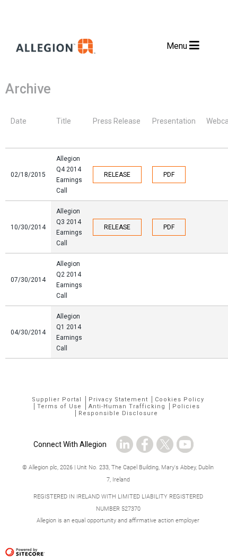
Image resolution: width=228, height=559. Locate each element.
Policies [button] (186, 406)
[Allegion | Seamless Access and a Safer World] (53, 65)
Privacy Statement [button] (118, 399)
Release (117, 174)
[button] (124, 441)
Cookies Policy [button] (179, 399)
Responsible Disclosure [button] (118, 413)
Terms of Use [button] (59, 406)
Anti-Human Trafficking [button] (127, 406)
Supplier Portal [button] (57, 399)
